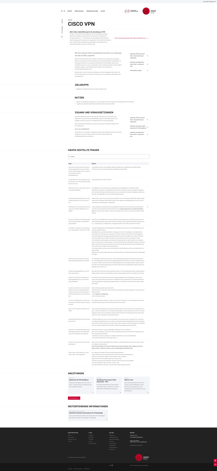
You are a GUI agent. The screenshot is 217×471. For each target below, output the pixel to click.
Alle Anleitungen (73, 398)
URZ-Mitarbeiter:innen (113, 437)
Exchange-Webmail (113, 447)
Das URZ (103, 11)
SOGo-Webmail (112, 445)
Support (69, 11)
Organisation (111, 435)
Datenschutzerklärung (78, 468)
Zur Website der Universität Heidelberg (76, 457)
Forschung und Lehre (92, 11)
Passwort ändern (112, 443)
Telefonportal (112, 449)
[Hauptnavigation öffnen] (62, 11)
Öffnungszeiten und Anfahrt (136, 445)
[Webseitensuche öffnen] (65, 11)
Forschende (91, 439)
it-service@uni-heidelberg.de (136, 437)
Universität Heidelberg (208, 1)
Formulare (111, 441)
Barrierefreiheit (87, 468)
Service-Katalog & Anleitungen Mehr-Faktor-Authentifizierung (130, 38)
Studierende (91, 435)
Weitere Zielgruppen (93, 443)
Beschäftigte (91, 437)
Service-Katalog (79, 11)
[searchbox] (108, 156)
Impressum (70, 468)
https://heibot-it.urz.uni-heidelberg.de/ (138, 441)
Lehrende (90, 441)
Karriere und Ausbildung (114, 439)
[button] (77, 432)
